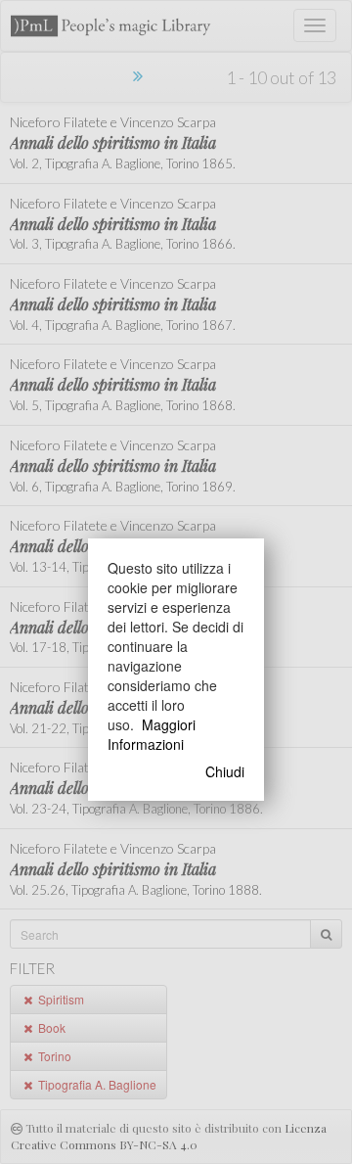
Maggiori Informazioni (152, 734)
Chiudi (224, 771)
